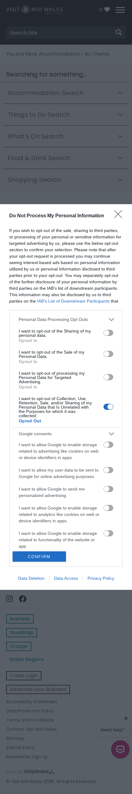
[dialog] (66, 397)
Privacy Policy (100, 578)
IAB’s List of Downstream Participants (73, 301)
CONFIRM (39, 556)
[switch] (108, 333)
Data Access (66, 578)
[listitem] (66, 319)
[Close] (120, 216)
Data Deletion (31, 578)
